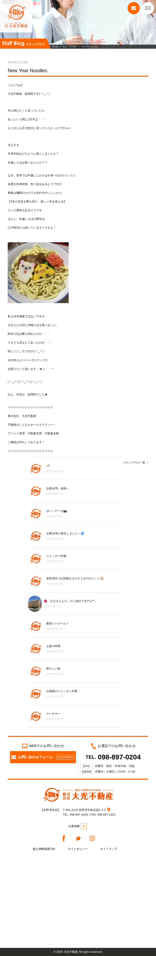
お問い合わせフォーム (46, 757)
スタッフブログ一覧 (134, 462)
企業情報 (74, 826)
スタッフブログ (70, 46)
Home (55, 46)
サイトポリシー (78, 848)
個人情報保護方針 (44, 848)
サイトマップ (108, 848)
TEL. (113, 757)
